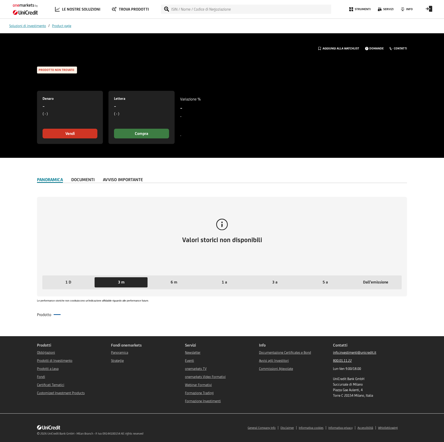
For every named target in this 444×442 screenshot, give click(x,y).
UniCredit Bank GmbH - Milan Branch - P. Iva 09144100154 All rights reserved (95, 433)
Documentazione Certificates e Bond (285, 352)
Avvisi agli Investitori (274, 361)
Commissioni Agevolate (276, 369)
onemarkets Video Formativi (205, 377)
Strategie (117, 361)
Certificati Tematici (50, 385)
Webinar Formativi (198, 385)
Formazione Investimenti (203, 401)
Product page (61, 26)
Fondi (41, 377)
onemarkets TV (196, 369)
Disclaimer (287, 428)
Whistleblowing (388, 428)
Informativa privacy (340, 428)
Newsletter (192, 352)
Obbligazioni (46, 352)
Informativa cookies (311, 428)
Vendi (70, 133)
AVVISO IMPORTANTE (123, 179)
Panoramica (50, 179)
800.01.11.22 (342, 361)
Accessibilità (365, 428)
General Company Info (262, 428)
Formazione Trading (199, 393)
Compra (141, 133)
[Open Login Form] (429, 10)
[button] (68, 282)
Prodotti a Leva (48, 369)
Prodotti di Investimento (54, 361)
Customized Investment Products (61, 393)
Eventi (189, 361)
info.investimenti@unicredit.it (354, 352)
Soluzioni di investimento (27, 26)
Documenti (83, 179)
